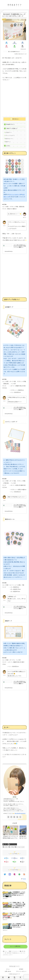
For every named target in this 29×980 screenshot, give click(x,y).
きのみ (14, 797)
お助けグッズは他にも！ (12, 128)
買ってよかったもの (20, 847)
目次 (13, 119)
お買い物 (6, 844)
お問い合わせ (8, 971)
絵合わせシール (9, 138)
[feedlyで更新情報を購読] (17, 817)
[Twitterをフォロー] (8, 817)
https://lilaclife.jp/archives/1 (20, 813)
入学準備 (12, 847)
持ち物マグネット (10, 124)
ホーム (7, 969)
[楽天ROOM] (14, 817)
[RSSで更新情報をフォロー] (20, 817)
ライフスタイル (13, 844)
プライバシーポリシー (21, 971)
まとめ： (8, 145)
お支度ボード (8, 132)
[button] (24, 832)
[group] (10, 833)
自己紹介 (21, 969)
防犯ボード (8, 141)
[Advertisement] (14, 98)
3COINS (6, 847)
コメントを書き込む (15, 946)
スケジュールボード (10, 135)
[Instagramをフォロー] (11, 817)
